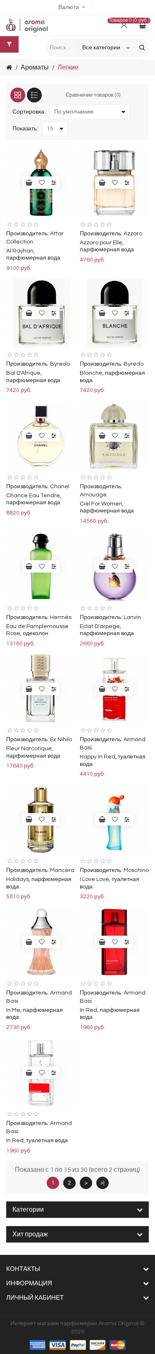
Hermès (61, 617)
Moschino (136, 870)
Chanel (59, 486)
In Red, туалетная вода (37, 1140)
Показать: (25, 129)
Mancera (62, 870)
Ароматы (35, 67)
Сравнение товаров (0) (93, 95)
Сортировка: (28, 112)
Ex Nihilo (61, 739)
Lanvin (132, 617)
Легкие (68, 67)
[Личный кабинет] (124, 25)
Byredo (60, 364)
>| (102, 1183)
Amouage (93, 495)
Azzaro (133, 233)
